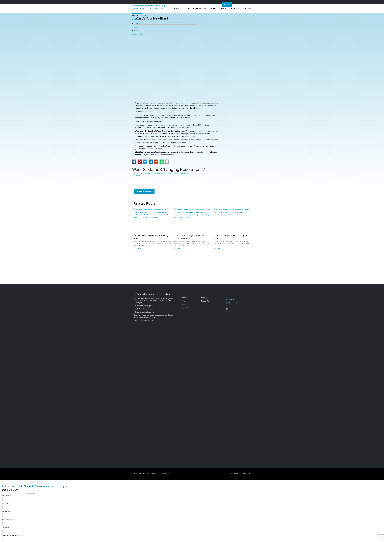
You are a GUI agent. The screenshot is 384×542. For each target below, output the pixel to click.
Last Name (6, 503)
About (184, 297)
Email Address (7, 511)
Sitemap (204, 297)
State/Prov (6, 527)
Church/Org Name (8, 519)
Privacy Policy (206, 301)
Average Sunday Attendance (12, 535)
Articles (184, 301)
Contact (185, 308)
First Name (6, 496)
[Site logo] (149, 8)
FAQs (184, 304)
